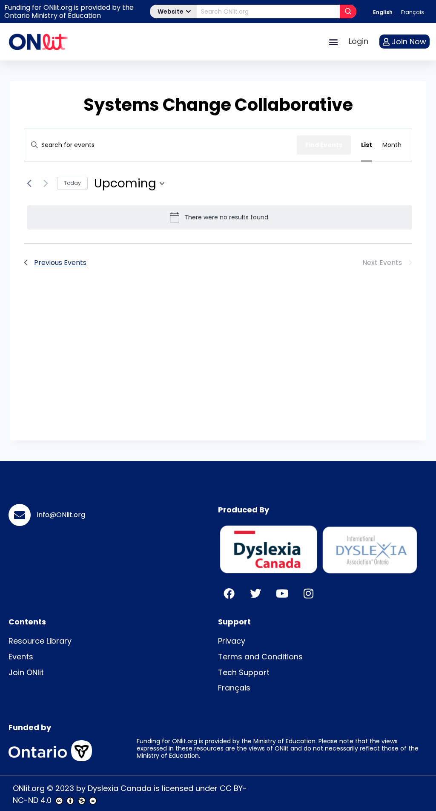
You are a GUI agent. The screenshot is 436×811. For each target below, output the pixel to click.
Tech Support (244, 672)
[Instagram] (308, 593)
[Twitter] (255, 593)
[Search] (348, 11)
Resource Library (40, 641)
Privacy (231, 641)
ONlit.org (29, 788)
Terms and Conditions (260, 656)
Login (358, 41)
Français (234, 687)
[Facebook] (229, 593)
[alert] (219, 217)
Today (72, 183)
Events (21, 656)
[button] (333, 42)
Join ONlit (26, 672)
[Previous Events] (29, 183)
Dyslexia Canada (120, 788)
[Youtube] (282, 593)
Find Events (323, 145)
